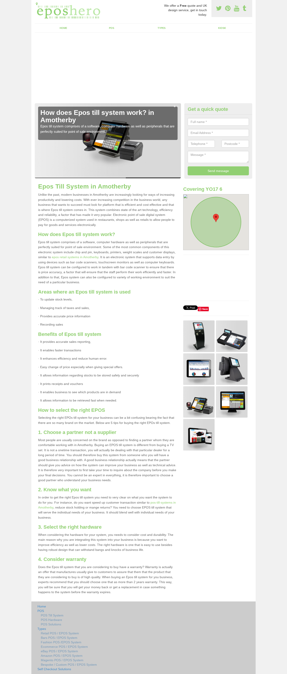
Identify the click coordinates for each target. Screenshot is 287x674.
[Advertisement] (143, 69)
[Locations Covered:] (37, 3)
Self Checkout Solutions (54, 669)
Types (161, 28)
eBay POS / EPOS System (59, 651)
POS (111, 28)
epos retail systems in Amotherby (75, 257)
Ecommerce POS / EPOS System (64, 646)
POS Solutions (51, 624)
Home (63, 28)
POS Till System (52, 615)
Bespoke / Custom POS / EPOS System (69, 664)
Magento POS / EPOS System (62, 660)
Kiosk (222, 28)
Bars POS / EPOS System (59, 638)
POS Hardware (51, 620)
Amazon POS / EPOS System (62, 655)
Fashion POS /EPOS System (61, 642)
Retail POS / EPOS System (60, 633)
